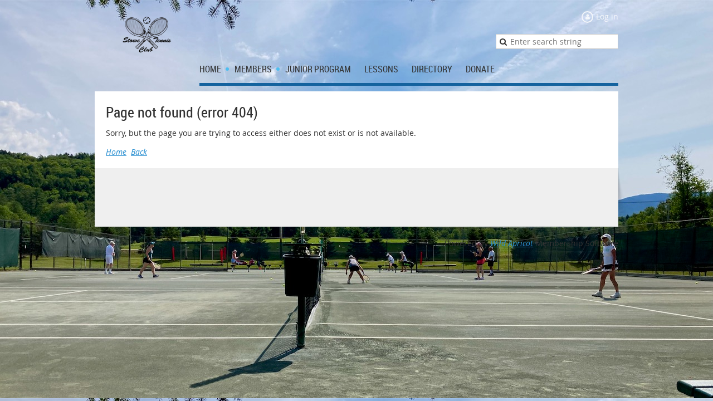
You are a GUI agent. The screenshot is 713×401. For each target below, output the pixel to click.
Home (116, 151)
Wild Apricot (511, 243)
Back (139, 151)
